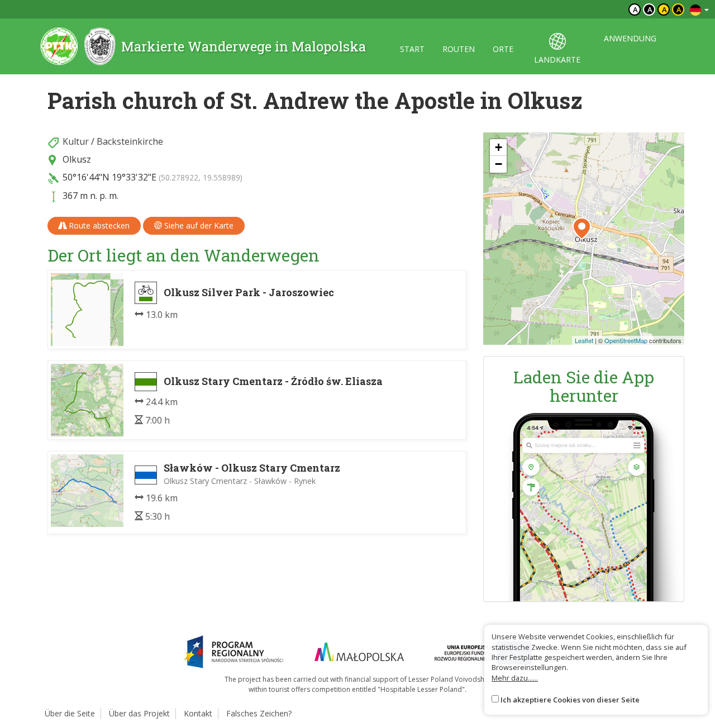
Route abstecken (98, 225)
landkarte (557, 59)
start (412, 49)
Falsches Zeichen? (259, 713)
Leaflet (584, 340)
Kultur (76, 141)
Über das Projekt (139, 713)
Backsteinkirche (130, 141)
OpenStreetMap (625, 340)
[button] (582, 228)
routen (458, 49)
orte (503, 49)
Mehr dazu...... (515, 678)
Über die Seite (70, 713)
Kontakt (198, 713)
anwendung (630, 38)
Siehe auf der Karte (197, 225)
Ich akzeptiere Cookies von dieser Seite (570, 700)
